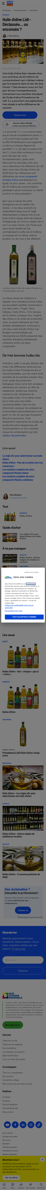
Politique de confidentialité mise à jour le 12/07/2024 (19, 606)
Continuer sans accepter (31, 572)
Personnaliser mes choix (13, 611)
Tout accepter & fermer (24, 617)
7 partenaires (30, 584)
